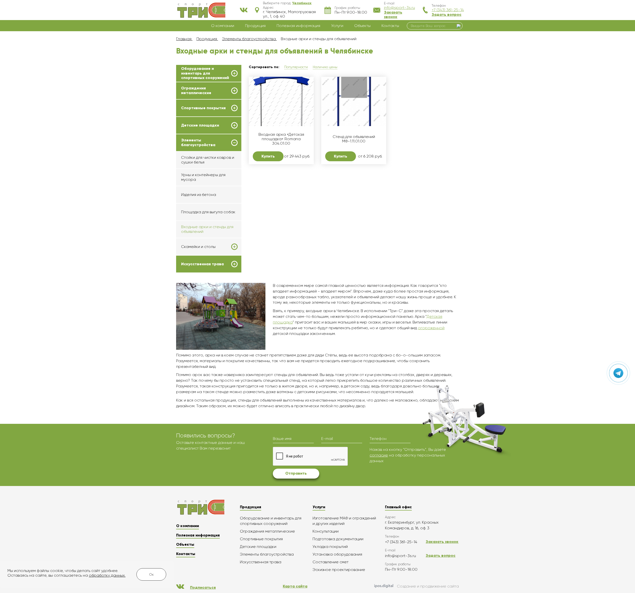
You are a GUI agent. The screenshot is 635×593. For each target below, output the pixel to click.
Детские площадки (200, 125)
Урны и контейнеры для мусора (203, 177)
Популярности (296, 67)
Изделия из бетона (198, 194)
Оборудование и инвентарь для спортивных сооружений (205, 73)
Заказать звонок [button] (393, 14)
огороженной (431, 327)
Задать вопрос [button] (446, 14)
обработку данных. (107, 575)
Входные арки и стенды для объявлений (207, 229)
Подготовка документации (338, 539)
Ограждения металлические (196, 90)
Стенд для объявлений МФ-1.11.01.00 (354, 139)
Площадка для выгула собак (208, 212)
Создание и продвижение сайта (428, 586)
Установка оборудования (337, 554)
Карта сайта (295, 586)
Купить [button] (268, 156)
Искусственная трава (202, 264)
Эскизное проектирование (339, 569)
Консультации (326, 531)
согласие (379, 455)
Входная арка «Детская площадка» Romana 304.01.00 (281, 139)
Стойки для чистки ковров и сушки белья (207, 159)
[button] (302, 3)
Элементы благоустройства (198, 142)
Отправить (296, 473)
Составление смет (331, 562)
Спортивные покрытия (203, 108)
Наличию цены (325, 67)
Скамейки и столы (198, 246)
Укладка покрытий (330, 546)
